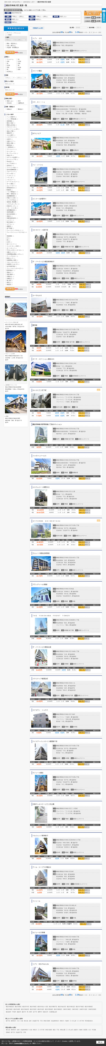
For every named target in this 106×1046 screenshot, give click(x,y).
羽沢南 (73, 428)
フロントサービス (13, 262)
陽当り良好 (11, 123)
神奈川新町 (66, 176)
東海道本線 (59, 145)
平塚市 (14, 1012)
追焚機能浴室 (12, 210)
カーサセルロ (37, 295)
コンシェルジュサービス (15, 268)
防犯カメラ (11, 258)
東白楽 (66, 273)
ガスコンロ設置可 (13, 157)
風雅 (7, 416)
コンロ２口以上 (12, 200)
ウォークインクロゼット (15, 230)
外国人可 (10, 155)
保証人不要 (11, 131)
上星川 (65, 433)
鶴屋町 (73, 620)
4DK (19, 69)
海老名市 (45, 1012)
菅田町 (73, 42)
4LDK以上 (10, 71)
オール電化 (11, 183)
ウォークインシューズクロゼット (16, 233)
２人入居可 (11, 135)
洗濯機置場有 (12, 196)
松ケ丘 (73, 683)
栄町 (72, 871)
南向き (10, 282)
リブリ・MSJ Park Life (41, 964)
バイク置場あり (12, 192)
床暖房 (10, 226)
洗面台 (10, 216)
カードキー (11, 151)
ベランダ (10, 177)
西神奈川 (73, 266)
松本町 (73, 138)
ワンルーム (10, 59)
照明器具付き (12, 188)
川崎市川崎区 (67, 1009)
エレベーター (12, 186)
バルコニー (11, 179)
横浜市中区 (25, 1006)
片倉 (72, 299)
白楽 (65, 210)
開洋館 (35, 325)
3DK (8, 67)
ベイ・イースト (38, 165)
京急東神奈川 (67, 172)
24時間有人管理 (12, 260)
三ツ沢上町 (69, 399)
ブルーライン (60, 111)
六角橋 (73, 651)
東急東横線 (59, 78)
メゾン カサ (37, 38)
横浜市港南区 (89, 1006)
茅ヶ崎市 (29, 1012)
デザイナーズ (12, 127)
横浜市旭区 (9, 1009)
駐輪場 (10, 190)
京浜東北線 (59, 82)
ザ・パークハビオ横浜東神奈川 (43, 261)
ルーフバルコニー (13, 181)
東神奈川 (67, 142)
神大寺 (73, 394)
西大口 (73, 203)
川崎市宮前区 (92, 1009)
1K (18, 59)
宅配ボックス (12, 252)
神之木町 (73, 363)
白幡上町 (73, 905)
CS (8, 238)
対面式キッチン (12, 206)
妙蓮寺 (66, 206)
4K (7, 69)
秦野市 (40, 1012)
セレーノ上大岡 (10, 353)
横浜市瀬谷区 (25, 1009)
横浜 (65, 82)
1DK (8, 61)
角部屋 (10, 284)
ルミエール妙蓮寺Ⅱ (39, 199)
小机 (63, 113)
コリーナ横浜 (37, 71)
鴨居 (63, 45)
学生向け (10, 161)
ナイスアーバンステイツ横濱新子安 (45, 741)
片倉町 (68, 111)
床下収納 (10, 228)
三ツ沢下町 (69, 397)
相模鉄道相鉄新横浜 (62, 109)
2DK (19, 63)
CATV (9, 242)
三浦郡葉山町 (53, 1012)
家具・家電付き (12, 194)
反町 (65, 78)
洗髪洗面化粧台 (12, 218)
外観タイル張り (12, 198)
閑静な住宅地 (12, 125)
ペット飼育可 (12, 117)
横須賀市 (8, 1012)
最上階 (10, 280)
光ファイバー (12, 244)
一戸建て (9, 35)
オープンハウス (12, 153)
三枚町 (73, 714)
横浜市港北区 (71, 1006)
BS (8, 240)
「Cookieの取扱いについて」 (21, 1043)
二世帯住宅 (11, 147)
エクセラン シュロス (40, 710)
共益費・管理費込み (13, 47)
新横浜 (68, 975)
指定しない (10, 101)
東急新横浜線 (60, 975)
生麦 (64, 336)
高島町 (8, 1032)
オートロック (12, 248)
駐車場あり (11, 270)
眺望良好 (10, 145)
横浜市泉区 (40, 1009)
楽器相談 (10, 121)
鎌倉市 (19, 1012)
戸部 (24, 1032)
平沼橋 (94, 1030)
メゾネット (11, 175)
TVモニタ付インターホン (15, 250)
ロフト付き (11, 173)
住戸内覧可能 (12, 266)
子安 (64, 241)
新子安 (66, 237)
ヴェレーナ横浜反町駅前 (41, 553)
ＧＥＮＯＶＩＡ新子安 (40, 230)
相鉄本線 (59, 433)
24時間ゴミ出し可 (13, 264)
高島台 (73, 75)
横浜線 (58, 45)
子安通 (73, 234)
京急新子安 (66, 239)
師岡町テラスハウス (11, 385)
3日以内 (9, 103)
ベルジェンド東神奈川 (40, 835)
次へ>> (95, 32)
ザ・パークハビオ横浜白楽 (42, 647)
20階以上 (10, 278)
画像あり (9, 109)
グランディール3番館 (40, 584)
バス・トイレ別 (12, 208)
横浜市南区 (33, 1006)
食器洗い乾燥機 (12, 202)
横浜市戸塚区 (80, 1006)
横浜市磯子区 (53, 1006)
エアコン (10, 224)
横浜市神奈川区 (66, 42)
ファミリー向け (12, 167)
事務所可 (10, 133)
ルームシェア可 (12, 159)
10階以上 (10, 276)
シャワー (10, 220)
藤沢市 (24, 1012)
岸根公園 (68, 719)
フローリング (12, 171)
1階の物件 (11, 274)
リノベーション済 (13, 129)
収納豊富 (10, 236)
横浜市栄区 (33, 1009)
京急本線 (59, 80)
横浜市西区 (18, 1006)
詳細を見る (81, 59)
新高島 (85, 1030)
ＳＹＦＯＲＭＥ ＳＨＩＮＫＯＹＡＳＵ (46, 521)
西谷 (64, 467)
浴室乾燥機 (11, 212)
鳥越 (72, 589)
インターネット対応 (14, 246)
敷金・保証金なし (12, 43)
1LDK (19, 61)
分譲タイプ (11, 141)
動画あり (20, 109)
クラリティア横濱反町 (40, 678)
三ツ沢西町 (74, 808)
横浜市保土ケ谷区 (42, 1006)
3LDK (19, 67)
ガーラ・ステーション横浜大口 (43, 359)
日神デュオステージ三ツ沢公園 (43, 804)
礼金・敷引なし (11, 45)
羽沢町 (73, 106)
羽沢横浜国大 (74, 109)
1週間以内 (21, 103)
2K (7, 63)
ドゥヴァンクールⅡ (39, 456)
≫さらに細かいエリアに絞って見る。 (35, 10)
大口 (63, 208)
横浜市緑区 (16, 1009)
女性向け (10, 165)
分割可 (10, 139)
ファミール (36, 901)
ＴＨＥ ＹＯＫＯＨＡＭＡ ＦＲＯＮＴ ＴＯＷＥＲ (51, 615)
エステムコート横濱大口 (41, 487)
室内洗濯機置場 (12, 169)
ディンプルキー (12, 256)
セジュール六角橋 (39, 932)
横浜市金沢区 (62, 1006)
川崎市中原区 (83, 1009)
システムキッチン (13, 204)
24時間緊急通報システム (15, 254)
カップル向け (12, 163)
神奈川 (65, 80)
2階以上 (10, 272)
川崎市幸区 (75, 1009)
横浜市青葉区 (49, 1009)
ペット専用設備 (12, 119)
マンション (17, 33)
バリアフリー (12, 137)
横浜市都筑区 (58, 1009)
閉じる (100, 1042)
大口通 (73, 491)
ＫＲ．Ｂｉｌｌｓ (39, 102)
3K (18, 65)
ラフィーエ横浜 (38, 773)
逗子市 (35, 1012)
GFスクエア (37, 133)
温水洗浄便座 (12, 214)
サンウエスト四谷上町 (12, 322)
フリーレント (12, 149)
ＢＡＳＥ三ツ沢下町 (39, 390)
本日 (19, 101)
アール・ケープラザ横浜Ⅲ (42, 867)
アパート (9, 33)
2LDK (8, 65)
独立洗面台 (11, 222)
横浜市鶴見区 (10, 1006)
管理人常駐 (11, 143)
